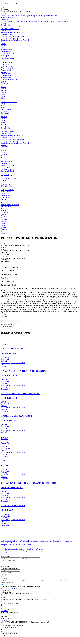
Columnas (4, 85)
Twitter (28, 545)
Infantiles (40, 21)
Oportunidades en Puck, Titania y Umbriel (15, 40)
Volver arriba (5, 525)
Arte (2, 21)
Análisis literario (6, 70)
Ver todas (64, 21)
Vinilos (8, 16)
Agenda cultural (6, 77)
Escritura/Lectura (6, 66)
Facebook (11, 545)
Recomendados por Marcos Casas (12, 32)
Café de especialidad (7, 51)
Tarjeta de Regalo (31, 16)
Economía (19, 21)
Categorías (4, 19)
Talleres (40, 16)
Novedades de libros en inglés (11, 27)
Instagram (4, 545)
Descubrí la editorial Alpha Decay (12, 38)
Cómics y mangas (6, 34)
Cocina (3, 44)
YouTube (4, 90)
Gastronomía (15, 16)
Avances (3, 96)
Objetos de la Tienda (7, 59)
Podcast (3, 87)
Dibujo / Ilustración (7, 68)
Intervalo (14, 543)
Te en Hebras (5, 55)
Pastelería (4, 45)
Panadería (4, 42)
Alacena (22, 16)
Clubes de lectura (6, 74)
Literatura (53, 21)
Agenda (45, 16)
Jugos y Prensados (7, 57)
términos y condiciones (13, 588)
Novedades (4, 23)
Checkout (4, 620)
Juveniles (46, 21)
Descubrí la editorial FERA (10, 29)
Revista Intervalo (53, 16)
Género (34, 21)
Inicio (3, 541)
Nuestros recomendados (9, 17)
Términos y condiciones (50, 541)
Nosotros (4, 227)
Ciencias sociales (10, 21)
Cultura (3, 92)
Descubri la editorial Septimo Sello (12, 36)
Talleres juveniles (6, 64)
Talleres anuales (6, 75)
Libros (3, 16)
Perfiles (3, 89)
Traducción (4, 83)
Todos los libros (6, 25)
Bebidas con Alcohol (8, 53)
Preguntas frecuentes (35, 541)
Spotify (23, 545)
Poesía (59, 21)
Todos (3, 47)
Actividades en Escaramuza (10, 79)
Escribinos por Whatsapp (19, 541)
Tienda (3, 543)
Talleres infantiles (6, 62)
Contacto (4, 229)
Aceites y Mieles (6, 49)
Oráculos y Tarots (6, 31)
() (6, 8)
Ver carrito (4, 611)
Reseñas (3, 81)
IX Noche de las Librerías (9, 178)
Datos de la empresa (65, 541)
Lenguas (3, 72)
